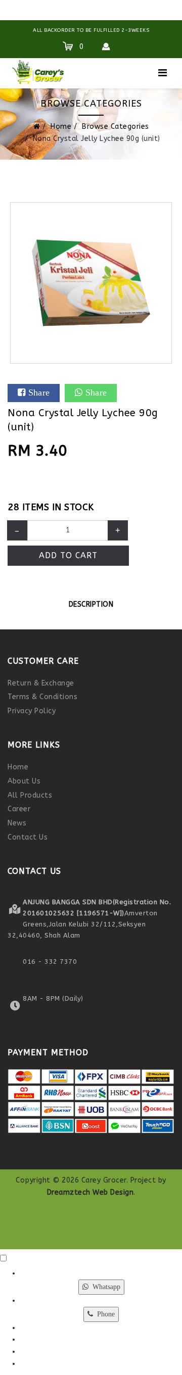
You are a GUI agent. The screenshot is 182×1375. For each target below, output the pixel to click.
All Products (30, 795)
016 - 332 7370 (50, 961)
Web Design (113, 1192)
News (17, 823)
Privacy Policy (32, 711)
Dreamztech (68, 1192)
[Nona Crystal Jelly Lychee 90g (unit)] (91, 282)
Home (61, 126)
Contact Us (28, 837)
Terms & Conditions (42, 697)
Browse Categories (115, 126)
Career (19, 809)
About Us (24, 781)
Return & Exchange (41, 683)
